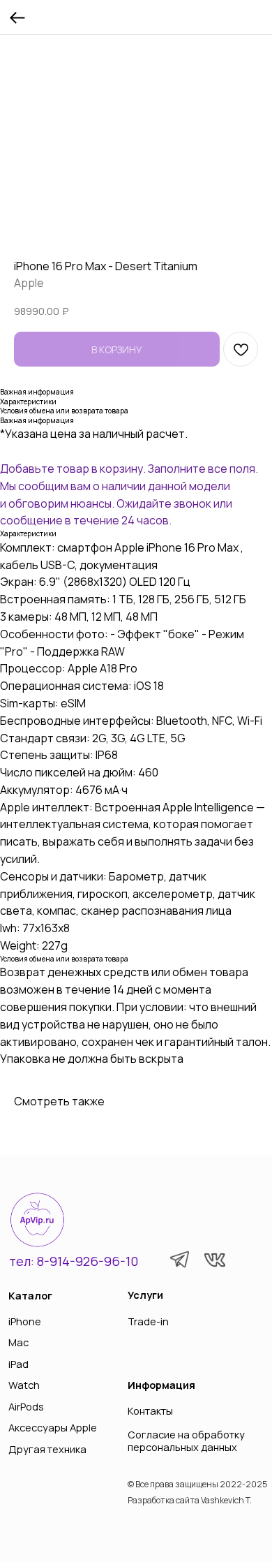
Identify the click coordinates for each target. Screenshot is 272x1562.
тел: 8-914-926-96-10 (73, 1261)
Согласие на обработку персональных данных (186, 1440)
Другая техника (47, 1449)
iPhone (24, 1321)
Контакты (150, 1410)
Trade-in (148, 1321)
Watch (24, 1385)
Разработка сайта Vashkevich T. (190, 1500)
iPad (18, 1364)
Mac (18, 1342)
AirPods (26, 1406)
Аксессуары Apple (52, 1427)
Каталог (30, 1295)
